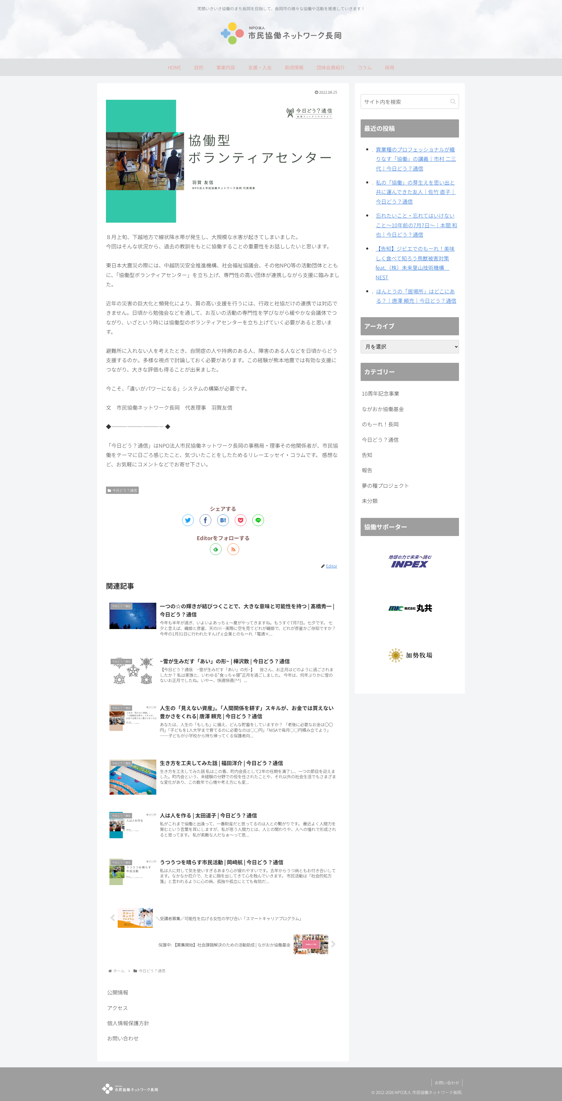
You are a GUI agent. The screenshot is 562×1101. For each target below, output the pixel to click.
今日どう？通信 (124, 490)
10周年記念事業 (380, 393)
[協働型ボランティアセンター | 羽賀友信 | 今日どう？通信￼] (223, 520)
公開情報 (117, 992)
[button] (453, 101)
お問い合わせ (123, 1038)
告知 (367, 454)
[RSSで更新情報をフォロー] (233, 549)
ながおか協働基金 (383, 409)
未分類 (370, 500)
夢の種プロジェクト (385, 485)
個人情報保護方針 (128, 1023)
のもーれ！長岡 (380, 424)
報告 (367, 470)
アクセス (117, 1007)
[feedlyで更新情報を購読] (216, 549)
